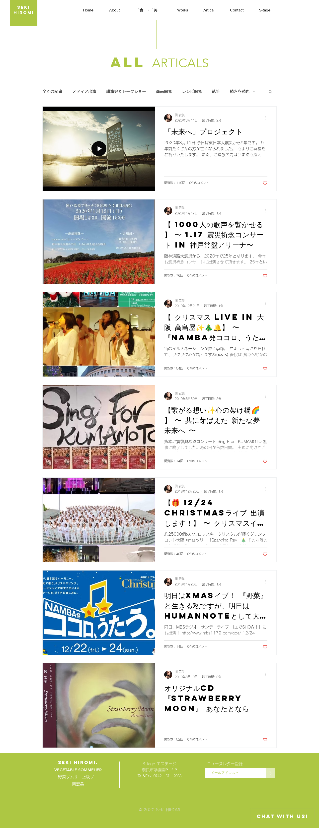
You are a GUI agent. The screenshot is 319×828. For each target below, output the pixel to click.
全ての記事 (52, 91)
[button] (270, 92)
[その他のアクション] (267, 118)
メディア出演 (84, 91)
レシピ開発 (192, 91)
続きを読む (240, 91)
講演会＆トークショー (126, 91)
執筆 (216, 91)
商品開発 (164, 91)
